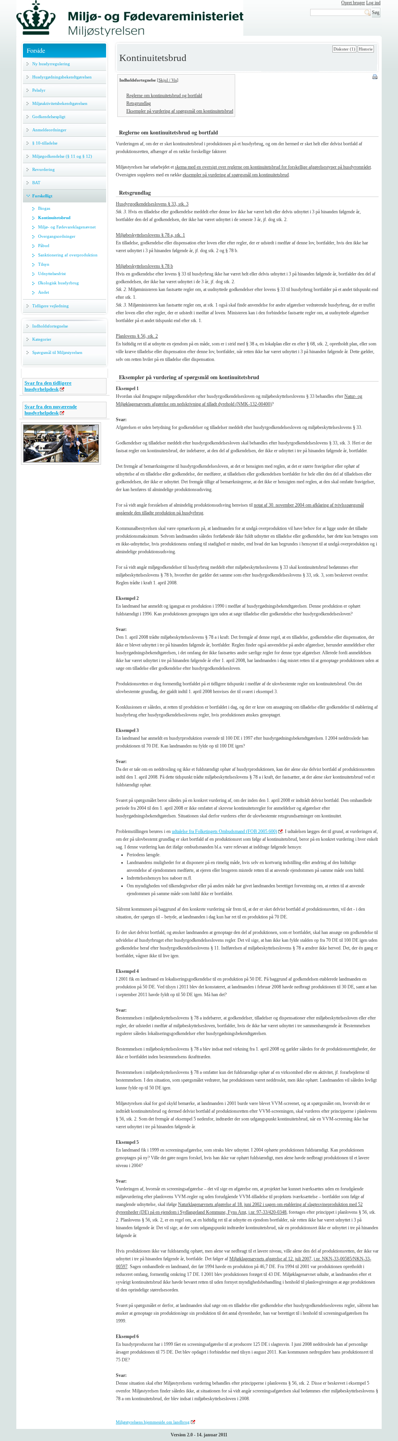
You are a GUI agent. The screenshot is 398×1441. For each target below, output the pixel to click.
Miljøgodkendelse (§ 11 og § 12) (62, 156)
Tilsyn (43, 264)
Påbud (43, 245)
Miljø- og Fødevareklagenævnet (67, 227)
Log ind (373, 2)
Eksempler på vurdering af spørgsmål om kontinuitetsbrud (179, 111)
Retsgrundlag (138, 103)
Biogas (44, 208)
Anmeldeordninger (49, 129)
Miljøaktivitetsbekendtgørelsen (59, 103)
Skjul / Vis (168, 80)
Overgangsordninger (56, 236)
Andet (43, 292)
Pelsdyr (38, 90)
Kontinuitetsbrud (54, 217)
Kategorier (41, 339)
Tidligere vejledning (50, 305)
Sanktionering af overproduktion (68, 255)
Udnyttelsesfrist (52, 273)
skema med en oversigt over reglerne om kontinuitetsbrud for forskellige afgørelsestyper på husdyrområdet (273, 167)
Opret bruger (353, 2)
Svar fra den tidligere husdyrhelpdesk (48, 386)
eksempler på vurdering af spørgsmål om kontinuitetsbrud (236, 175)
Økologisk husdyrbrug (58, 283)
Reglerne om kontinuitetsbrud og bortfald (164, 95)
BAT (36, 182)
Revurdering (43, 169)
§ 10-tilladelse (45, 143)
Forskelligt (42, 195)
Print (375, 77)
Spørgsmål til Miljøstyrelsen (57, 352)
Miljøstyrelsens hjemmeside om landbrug (153, 1422)
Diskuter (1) (344, 49)
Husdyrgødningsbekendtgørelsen (62, 77)
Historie (366, 49)
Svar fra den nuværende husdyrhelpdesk (50, 410)
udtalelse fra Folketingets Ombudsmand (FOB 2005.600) (224, 831)
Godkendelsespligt (48, 116)
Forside (36, 50)
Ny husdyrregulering (51, 63)
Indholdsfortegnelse (50, 326)
